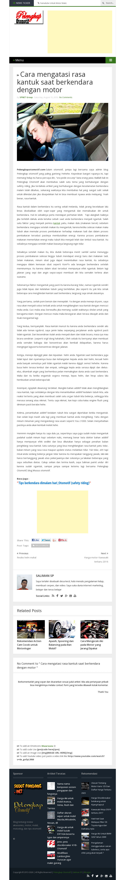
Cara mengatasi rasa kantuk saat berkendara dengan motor (55, 81)
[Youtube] (74, 596)
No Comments (65, 97)
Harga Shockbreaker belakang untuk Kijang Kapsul (101, 801)
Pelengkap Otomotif (62, 872)
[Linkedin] (70, 596)
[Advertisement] (86, 32)
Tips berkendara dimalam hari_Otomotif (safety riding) (54, 482)
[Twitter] (61, 596)
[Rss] (52, 596)
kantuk (56, 223)
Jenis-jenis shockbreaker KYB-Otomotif (67, 845)
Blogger (87, 872)
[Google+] (66, 596)
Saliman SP (77, 872)
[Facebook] (57, 596)
